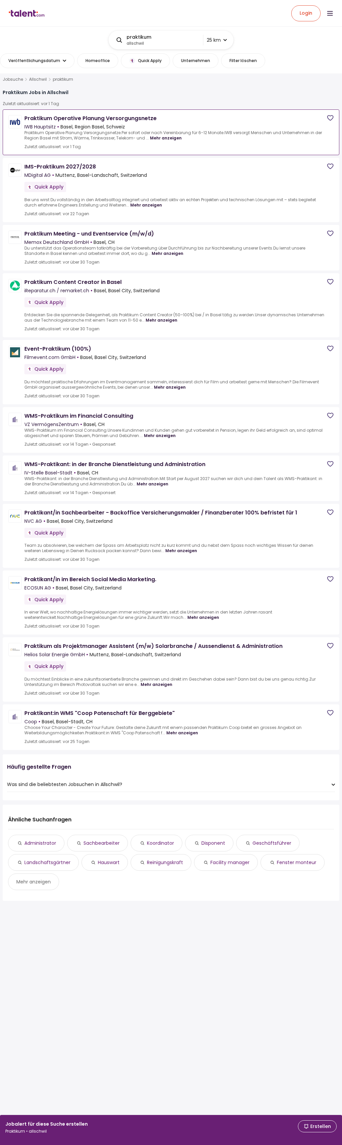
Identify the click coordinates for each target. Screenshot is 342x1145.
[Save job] (330, 118)
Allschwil (38, 79)
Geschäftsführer (271, 843)
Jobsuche (13, 79)
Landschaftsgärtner (47, 862)
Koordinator (160, 843)
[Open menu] (330, 13)
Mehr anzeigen (166, 138)
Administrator (40, 843)
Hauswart (109, 862)
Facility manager (229, 862)
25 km (214, 40)
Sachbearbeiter (101, 843)
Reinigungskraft (165, 862)
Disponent (213, 843)
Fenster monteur (296, 862)
